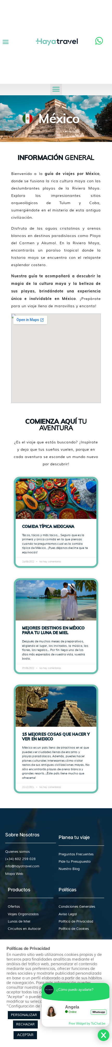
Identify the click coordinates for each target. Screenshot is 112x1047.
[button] (6, 42)
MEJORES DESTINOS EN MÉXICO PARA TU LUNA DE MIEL (53, 630)
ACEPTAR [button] (25, 1035)
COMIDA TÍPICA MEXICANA (48, 526)
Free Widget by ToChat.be (87, 1023)
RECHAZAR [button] (25, 1024)
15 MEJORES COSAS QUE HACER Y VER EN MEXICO (56, 736)
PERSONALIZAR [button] (24, 1015)
